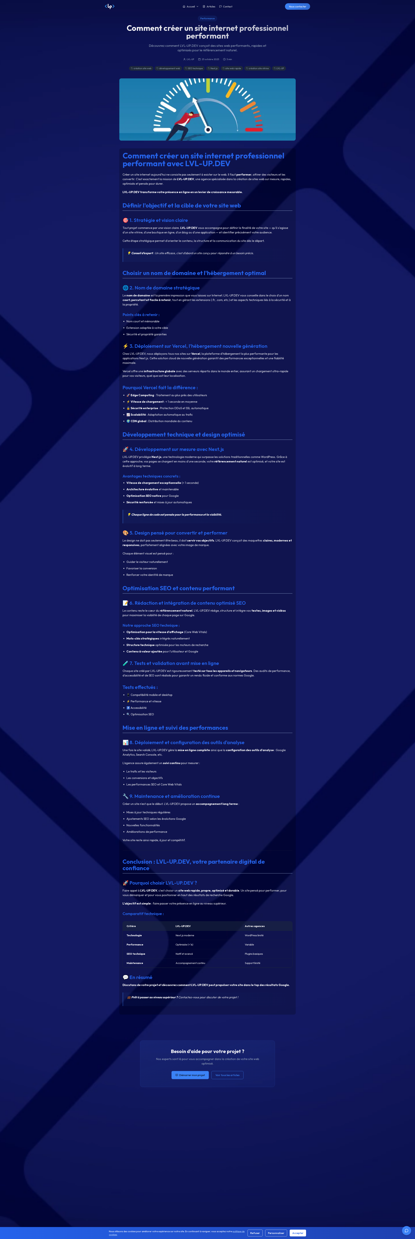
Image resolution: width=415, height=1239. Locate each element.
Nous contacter (297, 6)
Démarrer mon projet (192, 1075)
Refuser (255, 1233)
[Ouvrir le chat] (406, 1230)
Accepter (297, 1233)
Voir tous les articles (227, 1075)
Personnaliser (276, 1233)
